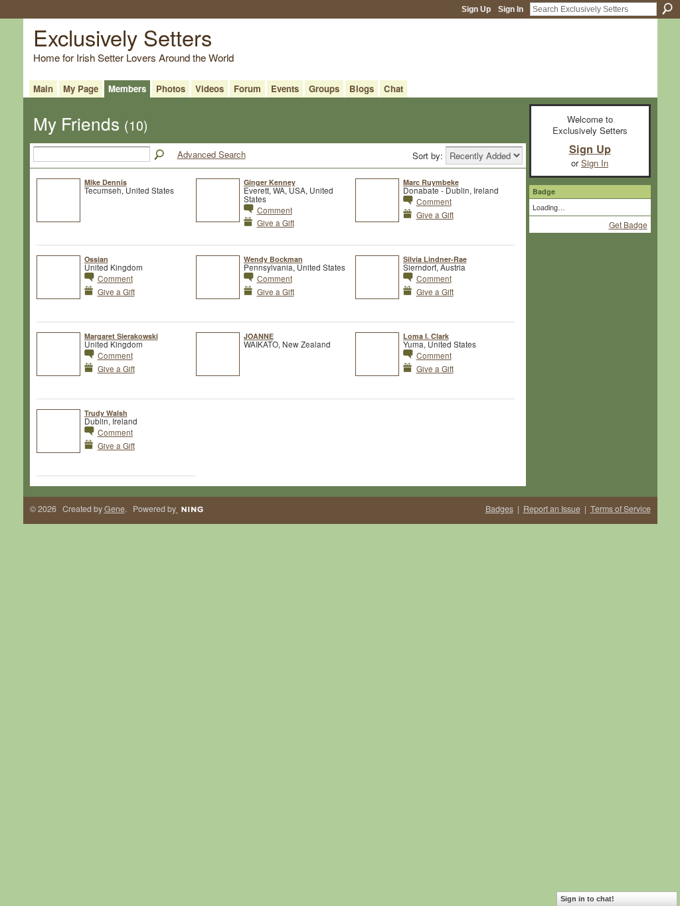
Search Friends (160, 155)
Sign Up (476, 9)
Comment (274, 210)
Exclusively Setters (122, 36)
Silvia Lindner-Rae (435, 259)
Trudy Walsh (106, 413)
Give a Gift (275, 222)
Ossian (96, 259)
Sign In (510, 9)
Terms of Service (620, 509)
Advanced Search (211, 154)
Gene (114, 509)
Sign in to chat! (587, 899)
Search (667, 9)
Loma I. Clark (426, 336)
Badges (499, 509)
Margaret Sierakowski (121, 336)
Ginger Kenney (270, 182)
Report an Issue (551, 509)
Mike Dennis (105, 182)
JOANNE (259, 336)
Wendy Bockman (273, 259)
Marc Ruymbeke (431, 182)
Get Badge (628, 224)
